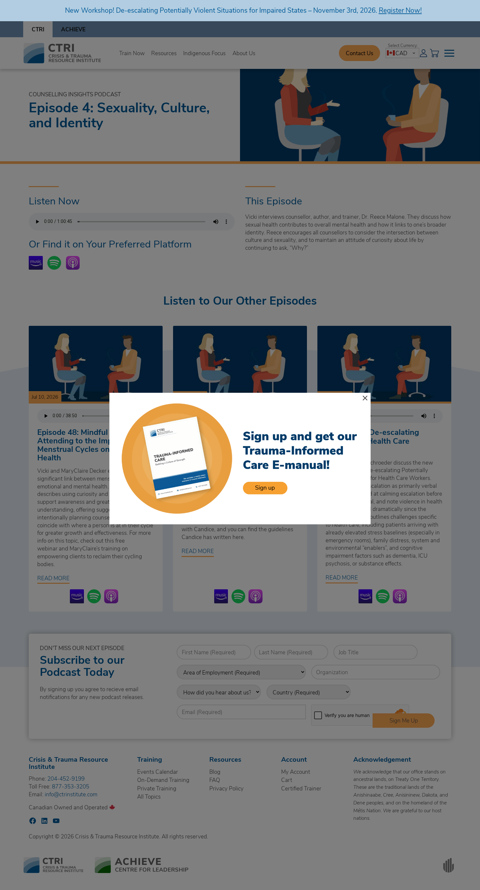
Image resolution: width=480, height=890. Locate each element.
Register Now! (400, 10)
